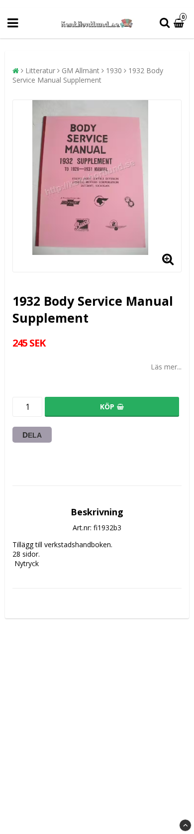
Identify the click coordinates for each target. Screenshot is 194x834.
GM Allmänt (80, 70)
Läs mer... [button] (166, 366)
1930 (114, 70)
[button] (180, 23)
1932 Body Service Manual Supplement (87, 75)
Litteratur (40, 70)
